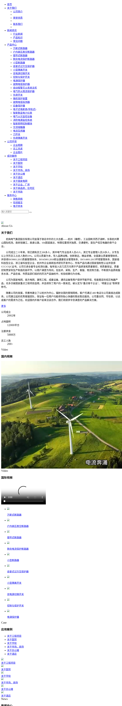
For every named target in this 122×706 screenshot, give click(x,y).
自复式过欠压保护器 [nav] (24, 66)
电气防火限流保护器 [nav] (24, 91)
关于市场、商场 (15, 696)
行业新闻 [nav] (18, 34)
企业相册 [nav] (18, 145)
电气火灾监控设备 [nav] (22, 116)
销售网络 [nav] (18, 199)
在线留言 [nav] (18, 202)
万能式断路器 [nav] (20, 48)
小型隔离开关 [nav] (20, 70)
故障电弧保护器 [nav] (21, 84)
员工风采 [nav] (18, 148)
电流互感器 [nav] (19, 131)
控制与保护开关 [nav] (21, 77)
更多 (3, 306)
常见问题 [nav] (18, 41)
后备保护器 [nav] (19, 105)
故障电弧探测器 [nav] (21, 102)
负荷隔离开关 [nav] (20, 138)
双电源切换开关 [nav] (21, 73)
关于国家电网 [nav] (20, 181)
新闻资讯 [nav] (12, 30)
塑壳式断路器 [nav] (20, 55)
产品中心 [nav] (12, 44)
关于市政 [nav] (18, 192)
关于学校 (12, 692)
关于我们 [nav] (12, 8)
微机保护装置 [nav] (20, 98)
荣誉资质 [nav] (18, 18)
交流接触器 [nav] (19, 127)
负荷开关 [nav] (18, 95)
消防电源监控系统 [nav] (22, 120)
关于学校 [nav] (18, 166)
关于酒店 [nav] (18, 177)
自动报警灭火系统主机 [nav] (25, 88)
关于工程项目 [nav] (20, 159)
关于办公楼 (13, 699)
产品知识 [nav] (18, 37)
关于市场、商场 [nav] (21, 170)
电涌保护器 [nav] (19, 80)
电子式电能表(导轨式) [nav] (24, 109)
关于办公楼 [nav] (19, 174)
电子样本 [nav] (18, 206)
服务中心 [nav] (12, 195)
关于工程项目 (14, 685)
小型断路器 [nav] (19, 62)
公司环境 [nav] (12, 141)
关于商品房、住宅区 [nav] (24, 188)
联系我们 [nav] (18, 24)
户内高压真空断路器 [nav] (24, 52)
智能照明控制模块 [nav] (22, 123)
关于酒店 (12, 703)
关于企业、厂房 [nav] (21, 184)
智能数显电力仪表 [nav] (22, 113)
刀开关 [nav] (16, 134)
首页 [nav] (9, 4)
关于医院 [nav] (18, 163)
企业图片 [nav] (18, 152)
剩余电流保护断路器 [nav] (24, 59)
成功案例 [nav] (12, 156)
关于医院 (12, 689)
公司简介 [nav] (18, 11)
